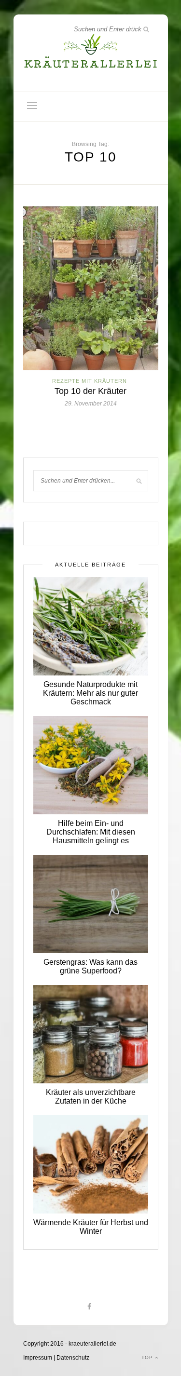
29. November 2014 (91, 403)
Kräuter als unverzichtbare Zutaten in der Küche (91, 1096)
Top (148, 1357)
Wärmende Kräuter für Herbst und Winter (90, 1226)
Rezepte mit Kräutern (89, 381)
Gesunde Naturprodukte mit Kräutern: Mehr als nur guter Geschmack (90, 693)
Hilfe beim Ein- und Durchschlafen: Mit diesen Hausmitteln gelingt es (90, 832)
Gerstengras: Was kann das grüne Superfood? (90, 966)
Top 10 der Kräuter (90, 391)
